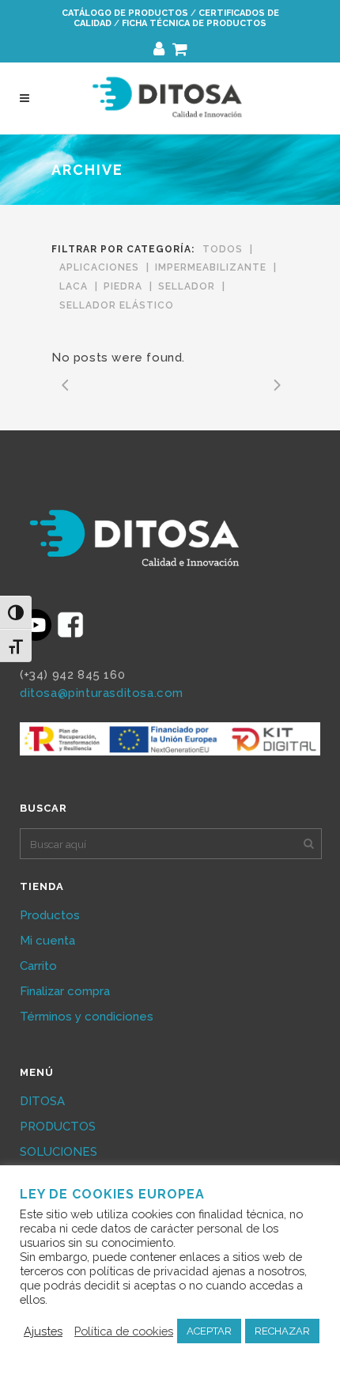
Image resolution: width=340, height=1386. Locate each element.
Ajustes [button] (43, 1331)
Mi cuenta (47, 940)
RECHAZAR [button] (282, 1331)
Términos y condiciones (86, 1016)
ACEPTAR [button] (209, 1331)
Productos (50, 915)
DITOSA (42, 1101)
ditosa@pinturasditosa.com (101, 693)
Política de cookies (123, 1331)
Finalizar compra (65, 991)
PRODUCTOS (58, 1126)
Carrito (38, 966)
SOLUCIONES (58, 1152)
